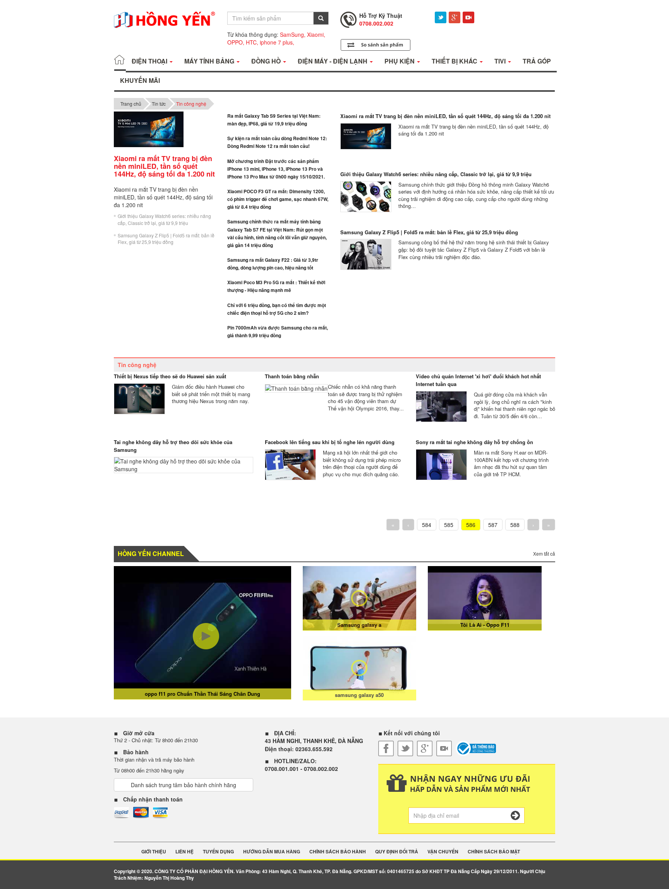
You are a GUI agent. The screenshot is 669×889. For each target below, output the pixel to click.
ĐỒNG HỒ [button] (266, 61)
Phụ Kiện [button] (400, 61)
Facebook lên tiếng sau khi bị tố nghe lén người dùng (330, 442)
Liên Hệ (184, 851)
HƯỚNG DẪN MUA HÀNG (271, 851)
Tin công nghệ (191, 103)
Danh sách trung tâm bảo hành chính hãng (183, 785)
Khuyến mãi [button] (140, 80)
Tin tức (159, 103)
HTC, (252, 42)
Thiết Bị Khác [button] (455, 61)
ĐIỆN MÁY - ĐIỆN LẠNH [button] (333, 61)
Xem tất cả (544, 553)
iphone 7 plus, (277, 42)
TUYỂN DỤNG (218, 851)
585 (448, 525)
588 (515, 525)
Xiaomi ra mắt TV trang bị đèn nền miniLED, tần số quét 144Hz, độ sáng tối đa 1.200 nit (445, 116)
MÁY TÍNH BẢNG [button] (210, 61)
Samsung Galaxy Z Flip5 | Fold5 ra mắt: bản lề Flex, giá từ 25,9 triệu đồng (166, 238)
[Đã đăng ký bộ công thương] (476, 748)
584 (426, 525)
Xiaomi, (316, 34)
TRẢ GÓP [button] (537, 61)
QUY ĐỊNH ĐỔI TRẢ (396, 851)
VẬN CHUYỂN (442, 851)
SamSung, (292, 34)
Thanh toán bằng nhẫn (292, 376)
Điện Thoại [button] (150, 61)
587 (492, 525)
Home (120, 61)
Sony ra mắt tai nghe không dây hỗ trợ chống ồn (474, 442)
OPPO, (235, 42)
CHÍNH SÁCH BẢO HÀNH (337, 851)
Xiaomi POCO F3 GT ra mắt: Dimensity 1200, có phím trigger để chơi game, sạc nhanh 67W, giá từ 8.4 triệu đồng (277, 199)
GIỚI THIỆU (153, 851)
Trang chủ (130, 103)
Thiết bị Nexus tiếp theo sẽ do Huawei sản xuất (170, 376)
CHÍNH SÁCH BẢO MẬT (494, 851)
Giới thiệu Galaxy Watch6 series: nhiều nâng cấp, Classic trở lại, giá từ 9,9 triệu (164, 219)
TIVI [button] (500, 61)
